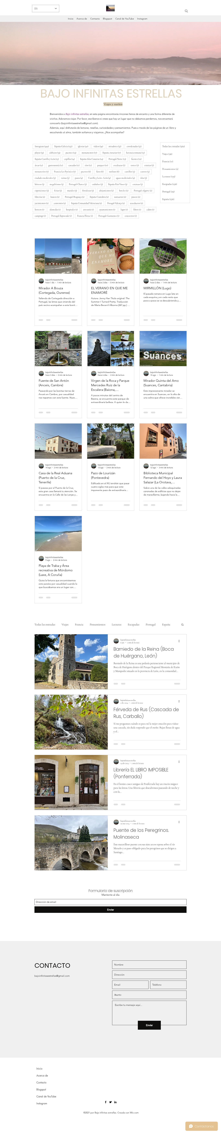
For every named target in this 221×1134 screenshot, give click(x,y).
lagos (125, 209)
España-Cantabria (100, 196)
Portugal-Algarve (144, 190)
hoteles (124, 190)
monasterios (43, 171)
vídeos (99, 146)
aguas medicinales (126, 177)
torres (136, 165)
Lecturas (116, 624)
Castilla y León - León (100, 177)
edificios (55, 152)
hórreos (40, 184)
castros (146, 171)
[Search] (186, 11)
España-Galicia (64, 146)
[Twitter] (110, 1102)
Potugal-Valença (117, 203)
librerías (41, 196)
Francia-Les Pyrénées (66, 171)
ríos (89, 165)
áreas (40, 165)
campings (41, 215)
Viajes (65, 624)
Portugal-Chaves (79, 184)
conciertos (132, 215)
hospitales (73, 209)
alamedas (56, 209)
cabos (151, 209)
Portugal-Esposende (62, 215)
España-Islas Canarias (92, 158)
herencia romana (136, 152)
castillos (131, 171)
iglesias (84, 146)
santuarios (121, 196)
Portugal (151, 624)
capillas (70, 158)
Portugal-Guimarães (109, 215)
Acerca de (42, 1075)
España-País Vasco (118, 184)
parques (103, 165)
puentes (72, 152)
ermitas (150, 165)
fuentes (137, 158)
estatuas (139, 184)
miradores (116, 146)
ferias (59, 190)
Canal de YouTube (46, 1096)
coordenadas (135, 146)
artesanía (89, 209)
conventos (61, 203)
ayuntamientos (108, 209)
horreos (40, 209)
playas (40, 152)
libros (138, 209)
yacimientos (42, 203)
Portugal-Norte (118, 158)
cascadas (75, 165)
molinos (115, 171)
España (166, 624)
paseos (137, 196)
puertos (87, 171)
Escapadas (133, 624)
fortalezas (89, 190)
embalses (98, 184)
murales (73, 190)
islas (144, 177)
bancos (55, 196)
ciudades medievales (46, 177)
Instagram (43, 146)
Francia (79, 624)
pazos (80, 177)
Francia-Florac (86, 215)
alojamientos (107, 190)
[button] (182, 625)
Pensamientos (97, 624)
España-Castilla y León (48, 158)
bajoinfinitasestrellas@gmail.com (79, 123)
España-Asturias (113, 152)
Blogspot (41, 1089)
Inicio (39, 1068)
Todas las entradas (44, 624)
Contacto (41, 1082)
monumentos (90, 152)
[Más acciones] (180, 641)
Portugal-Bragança (75, 196)
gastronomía (56, 165)
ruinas (66, 177)
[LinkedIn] (115, 1102)
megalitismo (58, 184)
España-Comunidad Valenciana (87, 203)
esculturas (120, 165)
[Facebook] (105, 1102)
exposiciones (43, 190)
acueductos (137, 203)
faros (101, 171)
